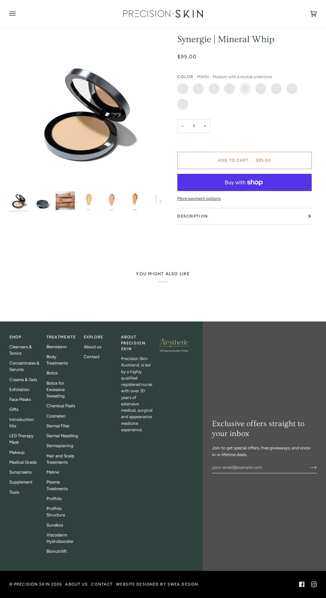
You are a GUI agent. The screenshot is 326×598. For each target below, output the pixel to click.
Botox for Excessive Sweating (55, 389)
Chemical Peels (60, 405)
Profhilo (54, 498)
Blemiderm (56, 346)
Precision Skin (32, 584)
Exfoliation (19, 389)
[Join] (308, 467)
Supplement (20, 481)
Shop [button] (15, 337)
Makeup (17, 452)
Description (192, 216)
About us (92, 346)
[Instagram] (314, 584)
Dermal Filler (58, 425)
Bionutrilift (56, 551)
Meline (52, 472)
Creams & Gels (23, 379)
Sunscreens (20, 472)
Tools (14, 492)
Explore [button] (93, 337)
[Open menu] (18, 14)
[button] (174, 335)
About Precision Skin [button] (133, 343)
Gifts (13, 409)
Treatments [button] (61, 337)
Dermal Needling (62, 435)
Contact (92, 356)
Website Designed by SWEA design (157, 584)
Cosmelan (56, 415)
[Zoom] (86, 111)
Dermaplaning (59, 445)
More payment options (199, 198)
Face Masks (20, 399)
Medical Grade (23, 462)
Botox (52, 372)
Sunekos (54, 525)
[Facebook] (302, 584)
